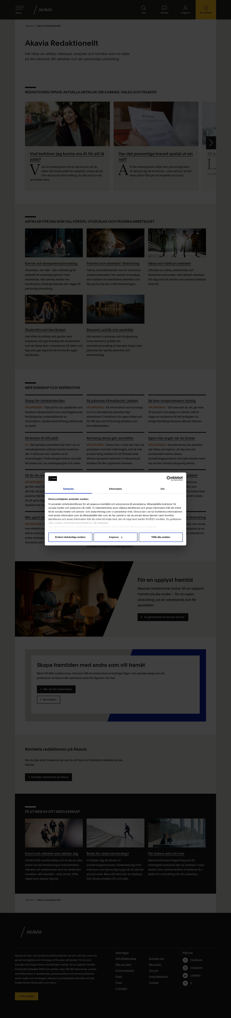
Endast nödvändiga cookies (70, 537)
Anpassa (113, 537)
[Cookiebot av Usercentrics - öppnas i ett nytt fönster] (169, 478)
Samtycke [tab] (68, 488)
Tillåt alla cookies (160, 537)
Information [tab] (115, 488)
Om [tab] (163, 488)
